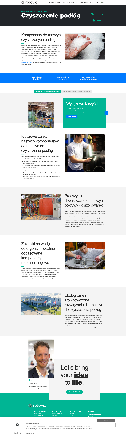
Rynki (58, 2)
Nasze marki (75, 411)
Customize (105, 424)
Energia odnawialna (57, 413)
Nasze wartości (38, 413)
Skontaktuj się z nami (26, 62)
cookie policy (34, 429)
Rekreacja (54, 415)
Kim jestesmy (40, 411)
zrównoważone (84, 325)
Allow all (106, 420)
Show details (29, 433)
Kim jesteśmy (52, 2)
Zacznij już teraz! (74, 392)
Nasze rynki (57, 411)
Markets (24, 11)
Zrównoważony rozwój (72, 2)
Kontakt (97, 2)
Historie (86, 2)
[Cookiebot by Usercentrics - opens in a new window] (17, 433)
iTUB (71, 415)
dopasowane (94, 217)
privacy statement (34, 423)
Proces (63, 2)
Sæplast (72, 413)
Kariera (91, 2)
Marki (81, 2)
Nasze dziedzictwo (38, 415)
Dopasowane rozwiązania (37, 11)
